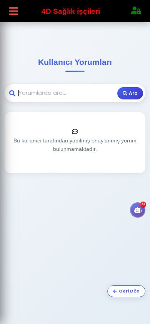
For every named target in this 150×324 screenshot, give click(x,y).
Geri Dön (129, 291)
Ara (133, 93)
